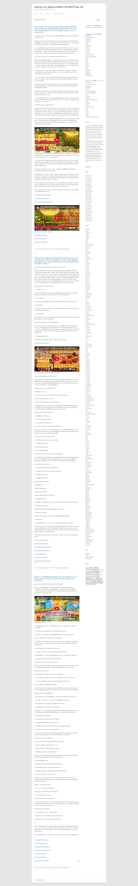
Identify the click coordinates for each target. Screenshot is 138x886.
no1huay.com (88, 332)
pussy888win (88, 386)
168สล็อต (87, 232)
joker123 (46, 734)
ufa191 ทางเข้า (89, 434)
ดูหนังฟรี (87, 63)
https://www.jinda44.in (90, 91)
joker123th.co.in (89, 310)
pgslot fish (88, 53)
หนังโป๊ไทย (88, 103)
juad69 (87, 312)
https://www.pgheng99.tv (91, 56)
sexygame (88, 406)
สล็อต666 (87, 494)
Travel (87, 431)
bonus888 (88, 263)
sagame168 (88, 394)
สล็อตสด (87, 510)
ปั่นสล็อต (87, 474)
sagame (87, 42)
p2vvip (87, 337)
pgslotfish (91, 572)
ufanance (87, 443)
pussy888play (88, 384)
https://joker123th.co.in (91, 84)
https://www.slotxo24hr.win (91, 99)
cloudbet (87, 270)
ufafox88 (87, 441)
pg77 (87, 350)
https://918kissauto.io (90, 37)
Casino (87, 268)
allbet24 (87, 111)
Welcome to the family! (58, 13)
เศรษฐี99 (87, 538)
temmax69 (88, 429)
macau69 (87, 327)
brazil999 (87, 265)
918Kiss (87, 243)
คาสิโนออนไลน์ (89, 455)
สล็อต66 (87, 493)
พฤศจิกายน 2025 (89, 191)
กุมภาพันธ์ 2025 (89, 206)
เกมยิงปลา (88, 522)
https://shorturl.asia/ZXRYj (40, 557)
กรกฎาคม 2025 (89, 198)
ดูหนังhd (87, 65)
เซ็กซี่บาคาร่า (88, 526)
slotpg (87, 101)
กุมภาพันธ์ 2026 (89, 186)
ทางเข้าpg (88, 467)
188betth (87, 115)
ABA (86, 249)
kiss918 (87, 317)
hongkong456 (88, 294)
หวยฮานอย (88, 520)
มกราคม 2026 (88, 187)
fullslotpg (87, 280)
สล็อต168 (87, 489)
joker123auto (63, 110)
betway (87, 261)
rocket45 (87, 387)
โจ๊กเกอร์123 (45, 249)
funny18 (87, 282)
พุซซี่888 (87, 48)
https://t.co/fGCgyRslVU (42, 242)
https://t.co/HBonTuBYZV (44, 561)
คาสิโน (87, 453)
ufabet (87, 439)
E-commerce (88, 274)
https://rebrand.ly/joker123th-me (42, 846)
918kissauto (88, 246)
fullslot (87, 58)
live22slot (88, 322)
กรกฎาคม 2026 (89, 177)
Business (87, 267)
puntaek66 (88, 377)
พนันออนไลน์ (88, 481)
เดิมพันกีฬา (88, 527)
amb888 (87, 256)
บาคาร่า (87, 51)
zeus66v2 (87, 451)
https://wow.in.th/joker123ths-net (42, 550)
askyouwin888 (89, 258)
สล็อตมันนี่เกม (88, 507)
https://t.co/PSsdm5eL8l (40, 857)
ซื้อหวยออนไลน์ (89, 75)
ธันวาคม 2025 (88, 189)
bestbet (87, 260)
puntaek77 (88, 379)
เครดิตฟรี (87, 524)
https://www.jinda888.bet (91, 92)
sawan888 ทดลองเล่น (90, 400)
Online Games (88, 336)
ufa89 (87, 436)
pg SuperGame (89, 346)
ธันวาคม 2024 (88, 210)
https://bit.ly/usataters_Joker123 (42, 198)
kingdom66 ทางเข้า (90, 315)
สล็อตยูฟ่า (88, 508)
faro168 (87, 277)
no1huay (87, 331)
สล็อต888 (87, 498)
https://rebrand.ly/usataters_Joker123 (43, 202)
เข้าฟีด (87, 555)
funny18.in (88, 284)
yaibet (87, 450)
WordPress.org (89, 558)
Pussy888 (88, 381)
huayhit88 (88, 296)
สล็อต (87, 486)
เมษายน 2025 (88, 203)
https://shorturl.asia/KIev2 (42, 860)
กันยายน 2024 (88, 215)
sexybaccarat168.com (90, 405)
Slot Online (88, 412)
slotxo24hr (88, 417)
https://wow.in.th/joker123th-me (42, 850)
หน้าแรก (36, 13)
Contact (48, 13)
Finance (87, 279)
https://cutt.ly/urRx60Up (40, 238)
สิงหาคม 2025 (88, 196)
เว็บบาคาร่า (88, 72)
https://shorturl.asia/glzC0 (40, 235)
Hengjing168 (88, 85)
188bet (87, 234)
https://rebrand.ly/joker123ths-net (42, 547)
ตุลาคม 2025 (88, 192)
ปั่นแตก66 (87, 475)
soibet (87, 419)
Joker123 (36, 270)
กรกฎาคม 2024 (89, 218)
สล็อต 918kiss (88, 488)
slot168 (96, 573)
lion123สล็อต (88, 318)
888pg (87, 241)
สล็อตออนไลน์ (88, 512)
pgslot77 (87, 358)
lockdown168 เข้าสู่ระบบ (91, 324)
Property (87, 370)
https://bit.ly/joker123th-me (41, 843)
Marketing (88, 329)
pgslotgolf (88, 365)
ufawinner (88, 446)
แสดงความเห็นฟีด (89, 557)
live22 (87, 60)
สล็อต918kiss (88, 500)
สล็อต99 (87, 89)
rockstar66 (88, 389)
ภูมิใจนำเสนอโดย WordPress (40, 880)
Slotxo (87, 415)
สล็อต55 (87, 491)
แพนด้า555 (88, 543)
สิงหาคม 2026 (88, 175)
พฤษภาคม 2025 (89, 201)
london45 (88, 325)
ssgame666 (88, 422)
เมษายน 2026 (88, 182)
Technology (88, 427)
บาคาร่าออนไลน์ (89, 472)
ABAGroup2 (88, 251)
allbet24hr (88, 253)
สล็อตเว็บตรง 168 (89, 517)
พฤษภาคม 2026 (89, 180)
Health (87, 291)
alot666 (87, 255)
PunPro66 (88, 372)
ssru (86, 424)
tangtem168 (88, 425)
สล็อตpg (87, 503)
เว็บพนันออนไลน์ (89, 532)
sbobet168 (88, 401)
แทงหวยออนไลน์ (89, 541)
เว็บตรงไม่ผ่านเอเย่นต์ (90, 531)
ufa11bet (87, 432)
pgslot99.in (88, 362)
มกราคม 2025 (88, 208)
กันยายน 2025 (88, 194)
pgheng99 (88, 353)
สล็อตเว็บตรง (88, 70)
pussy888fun (88, 382)
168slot (87, 230)
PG (86, 341)
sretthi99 (87, 420)
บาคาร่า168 (88, 98)
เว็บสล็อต (87, 534)
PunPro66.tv (88, 374)
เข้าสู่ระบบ (88, 553)
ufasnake (87, 444)
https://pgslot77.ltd (90, 54)
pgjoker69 (88, 355)
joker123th (48, 339)
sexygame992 (88, 408)
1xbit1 (87, 239)
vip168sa (87, 448)
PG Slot (87, 343)
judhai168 (88, 313)
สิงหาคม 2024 (88, 217)
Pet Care (87, 339)
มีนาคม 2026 (88, 184)
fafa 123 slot (88, 275)
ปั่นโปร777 (88, 479)
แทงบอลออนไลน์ (89, 539)
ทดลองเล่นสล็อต (89, 465)
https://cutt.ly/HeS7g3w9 (40, 853)
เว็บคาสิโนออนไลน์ (89, 529)
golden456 (88, 287)
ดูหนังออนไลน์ (88, 41)
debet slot (88, 272)
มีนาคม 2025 (88, 205)
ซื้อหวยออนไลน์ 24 (89, 458)
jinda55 (87, 301)
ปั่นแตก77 (87, 477)
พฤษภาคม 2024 (89, 220)
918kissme (88, 248)
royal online (88, 391)
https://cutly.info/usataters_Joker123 (43, 231)
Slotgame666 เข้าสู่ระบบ (90, 413)
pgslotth (87, 367)
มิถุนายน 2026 (88, 179)
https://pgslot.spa (89, 106)
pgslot (87, 68)
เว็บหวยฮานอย (88, 536)
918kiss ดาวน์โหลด (89, 244)
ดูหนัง (87, 61)
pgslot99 (87, 360)
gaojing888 (88, 286)
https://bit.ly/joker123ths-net (41, 543)
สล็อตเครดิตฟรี (89, 513)
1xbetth (87, 104)
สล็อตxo (87, 505)
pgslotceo (88, 363)
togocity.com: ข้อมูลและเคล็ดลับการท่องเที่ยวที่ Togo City (58, 7)
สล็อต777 (87, 496)
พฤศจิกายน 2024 (89, 211)
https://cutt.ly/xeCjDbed (40, 554)
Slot (86, 410)
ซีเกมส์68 (87, 456)
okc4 (87, 334)
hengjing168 (88, 293)
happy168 (88, 289)
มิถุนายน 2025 (88, 199)
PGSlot (87, 356)
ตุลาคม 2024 (88, 213)
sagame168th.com (89, 398)
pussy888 (88, 49)
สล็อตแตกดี (88, 519)
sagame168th (88, 396)
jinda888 (87, 303)
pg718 (87, 348)
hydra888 (88, 298)
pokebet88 (88, 368)
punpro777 (88, 375)
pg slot (87, 113)
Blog (42, 13)
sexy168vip (88, 403)
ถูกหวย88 (87, 463)
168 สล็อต (88, 229)
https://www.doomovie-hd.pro (92, 117)
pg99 (87, 351)
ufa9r (87, 438)
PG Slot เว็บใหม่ (89, 344)
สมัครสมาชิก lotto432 (90, 484)
